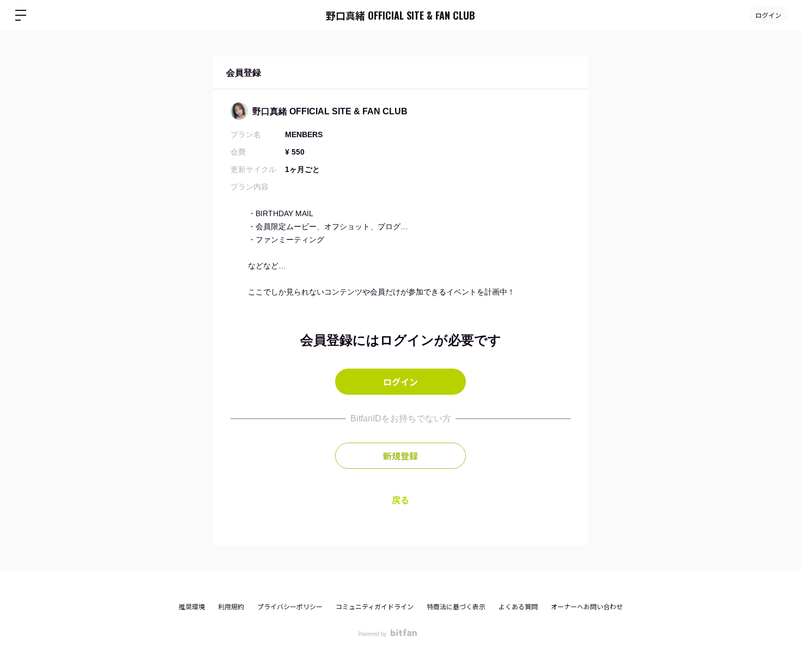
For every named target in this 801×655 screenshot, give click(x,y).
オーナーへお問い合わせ (587, 607)
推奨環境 (192, 607)
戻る (400, 500)
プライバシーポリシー (290, 607)
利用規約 (231, 607)
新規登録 (400, 455)
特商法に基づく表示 (456, 607)
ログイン (768, 15)
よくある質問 (518, 607)
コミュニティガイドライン (375, 607)
